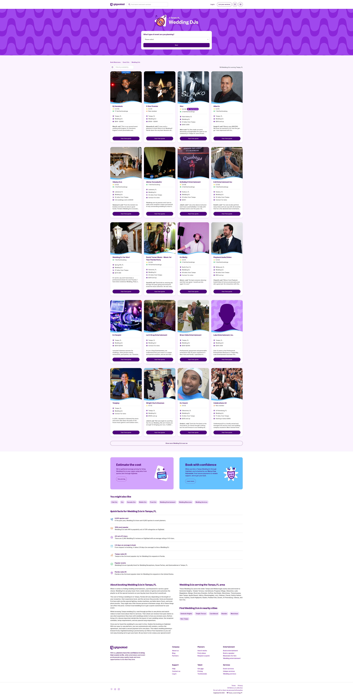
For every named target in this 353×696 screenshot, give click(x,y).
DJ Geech (184, 403)
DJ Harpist (117, 335)
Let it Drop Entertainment (156, 335)
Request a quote (204, 656)
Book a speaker (228, 653)
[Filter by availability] (124, 67)
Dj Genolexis (118, 106)
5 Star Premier (152, 106)
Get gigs (201, 669)
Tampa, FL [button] (175, 18)
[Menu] (240, 4)
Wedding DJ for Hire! (121, 257)
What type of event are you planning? (158, 34)
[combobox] (148, 4)
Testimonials (202, 674)
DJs (122, 502)
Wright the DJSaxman (155, 403)
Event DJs (126, 62)
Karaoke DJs (131, 502)
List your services (224, 4)
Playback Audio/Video (222, 257)
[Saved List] (235, 4)
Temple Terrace (201, 613)
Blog (173, 653)
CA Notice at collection (235, 688)
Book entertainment (230, 651)
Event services (228, 669)
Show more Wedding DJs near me (177, 443)
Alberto (216, 106)
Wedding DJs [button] (183, 22)
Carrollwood (214, 613)
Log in (212, 4)
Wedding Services (201, 502)
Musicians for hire (229, 656)
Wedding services (229, 674)
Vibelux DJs (117, 182)
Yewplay (116, 403)
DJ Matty (183, 257)
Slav (181, 106)
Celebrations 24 (220, 403)
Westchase (234, 613)
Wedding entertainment (231, 658)
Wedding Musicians (185, 502)
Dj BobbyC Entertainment (190, 182)
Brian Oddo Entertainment (190, 335)
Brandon (224, 613)
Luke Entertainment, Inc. (223, 335)
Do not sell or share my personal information (228, 690)
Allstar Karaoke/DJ (154, 182)
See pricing (121, 479)
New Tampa (184, 619)
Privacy (240, 685)
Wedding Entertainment (167, 502)
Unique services (229, 671)
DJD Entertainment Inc (222, 182)
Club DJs (114, 502)
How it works (202, 651)
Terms (234, 685)
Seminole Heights (186, 613)
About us (175, 651)
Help (173, 669)
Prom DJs (153, 502)
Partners (175, 656)
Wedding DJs (136, 62)
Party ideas (202, 653)
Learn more (190, 481)
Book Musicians (115, 62)
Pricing (200, 671)
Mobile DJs (142, 502)
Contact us (176, 671)
